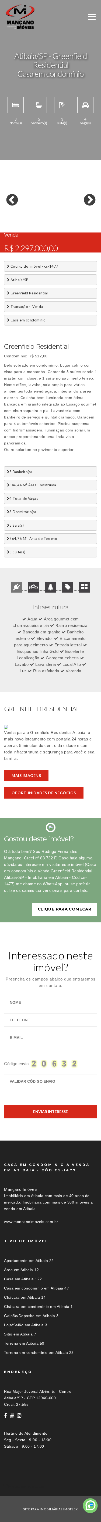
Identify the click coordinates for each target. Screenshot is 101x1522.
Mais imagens (26, 775)
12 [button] (8, 217)
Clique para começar (64, 909)
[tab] (50, 1486)
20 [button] (72, 217)
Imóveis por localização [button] (26, 1486)
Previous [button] (8, 196)
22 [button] (89, 217)
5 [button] (40, 212)
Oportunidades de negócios (44, 792)
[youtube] (12, 1415)
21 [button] (80, 217)
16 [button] (40, 217)
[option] (50, 196)
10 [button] (80, 212)
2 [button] (16, 212)
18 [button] (56, 217)
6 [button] (48, 212)
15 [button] (32, 217)
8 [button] (64, 212)
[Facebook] (5, 1415)
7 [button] (56, 212)
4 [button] (32, 212)
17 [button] (48, 217)
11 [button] (89, 212)
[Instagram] (19, 1415)
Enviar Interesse (50, 1111)
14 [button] (24, 217)
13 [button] (16, 217)
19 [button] (64, 217)
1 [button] (8, 212)
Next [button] (85, 196)
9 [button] (72, 212)
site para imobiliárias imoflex (50, 1509)
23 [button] (8, 223)
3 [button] (24, 212)
